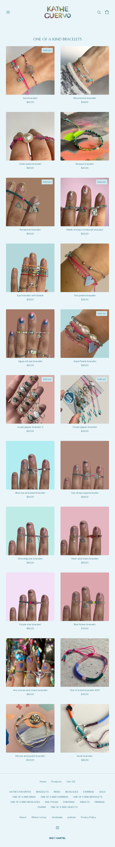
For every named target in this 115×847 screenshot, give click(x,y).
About (22, 817)
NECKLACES (71, 791)
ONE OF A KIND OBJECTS (64, 807)
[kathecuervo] (57, 12)
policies (72, 817)
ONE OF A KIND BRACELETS (87, 796)
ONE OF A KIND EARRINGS (54, 796)
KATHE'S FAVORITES (20, 791)
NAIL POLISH (51, 802)
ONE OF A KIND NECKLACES (25, 802)
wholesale (57, 817)
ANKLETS (85, 802)
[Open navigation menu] (8, 12)
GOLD (102, 791)
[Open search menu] (99, 12)
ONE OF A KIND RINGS (24, 796)
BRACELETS (42, 791)
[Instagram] (57, 827)
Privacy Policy (88, 817)
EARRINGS (88, 791)
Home (43, 781)
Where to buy (39, 817)
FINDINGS (100, 802)
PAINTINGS (69, 802)
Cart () (70, 781)
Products (56, 781)
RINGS (57, 791)
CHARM (42, 807)
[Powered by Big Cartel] (57, 838)
